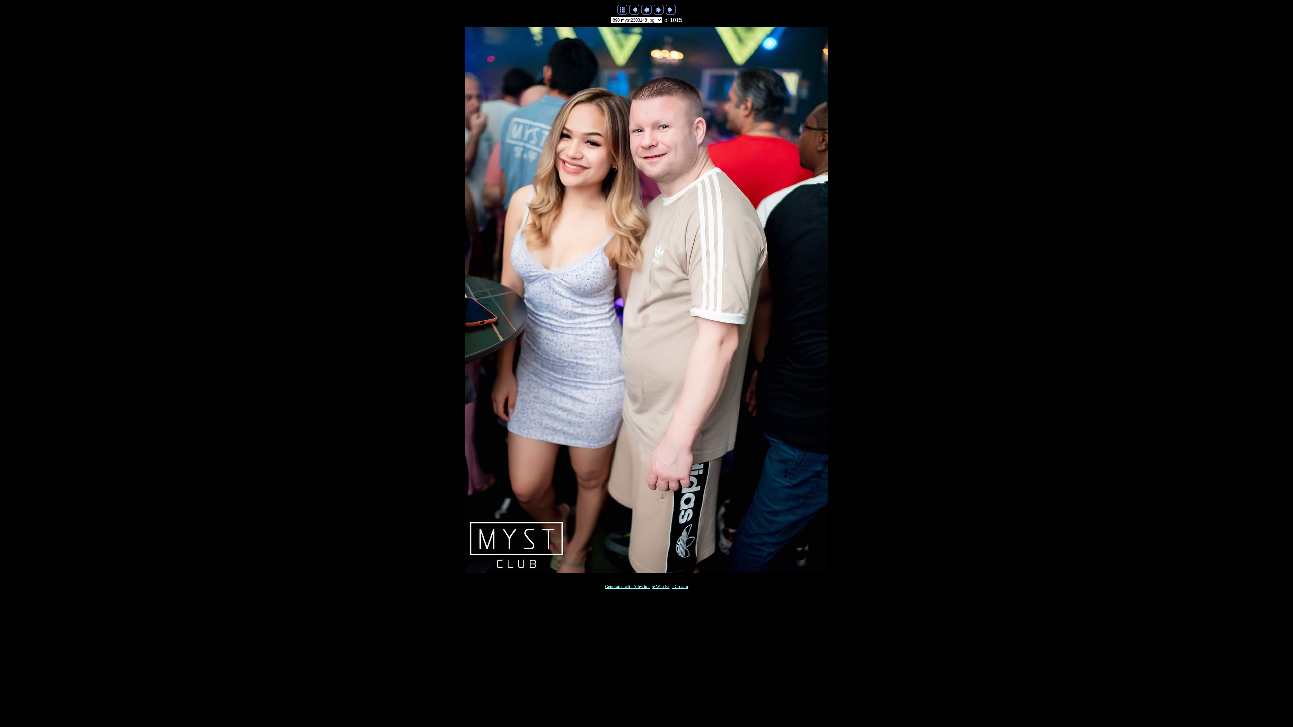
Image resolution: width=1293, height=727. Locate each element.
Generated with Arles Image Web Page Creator (646, 586)
